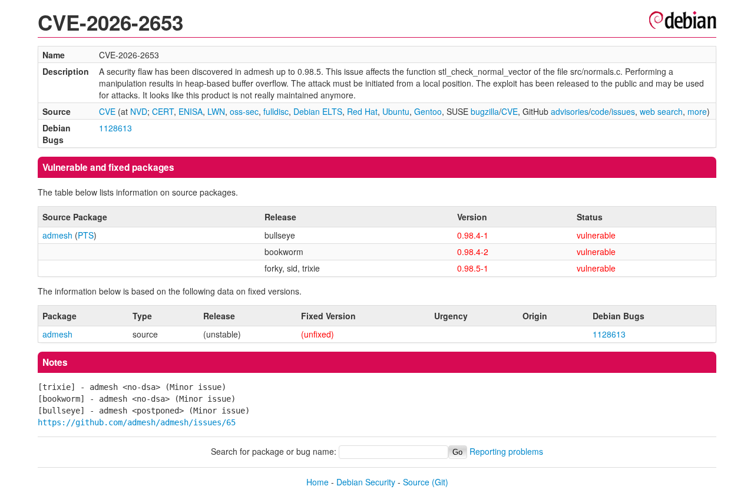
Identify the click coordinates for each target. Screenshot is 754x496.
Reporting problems (506, 451)
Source (416, 482)
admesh (57, 235)
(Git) (440, 482)
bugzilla (485, 111)
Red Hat (362, 111)
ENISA (190, 111)
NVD (138, 111)
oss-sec (244, 111)
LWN (216, 111)
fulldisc (276, 111)
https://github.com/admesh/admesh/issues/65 (137, 422)
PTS (86, 235)
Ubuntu (395, 111)
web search (661, 111)
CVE (107, 111)
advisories (569, 111)
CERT (163, 111)
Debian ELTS (317, 111)
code (600, 111)
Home (317, 482)
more (697, 111)
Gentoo (428, 111)
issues (623, 111)
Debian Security (365, 482)
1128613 (115, 128)
